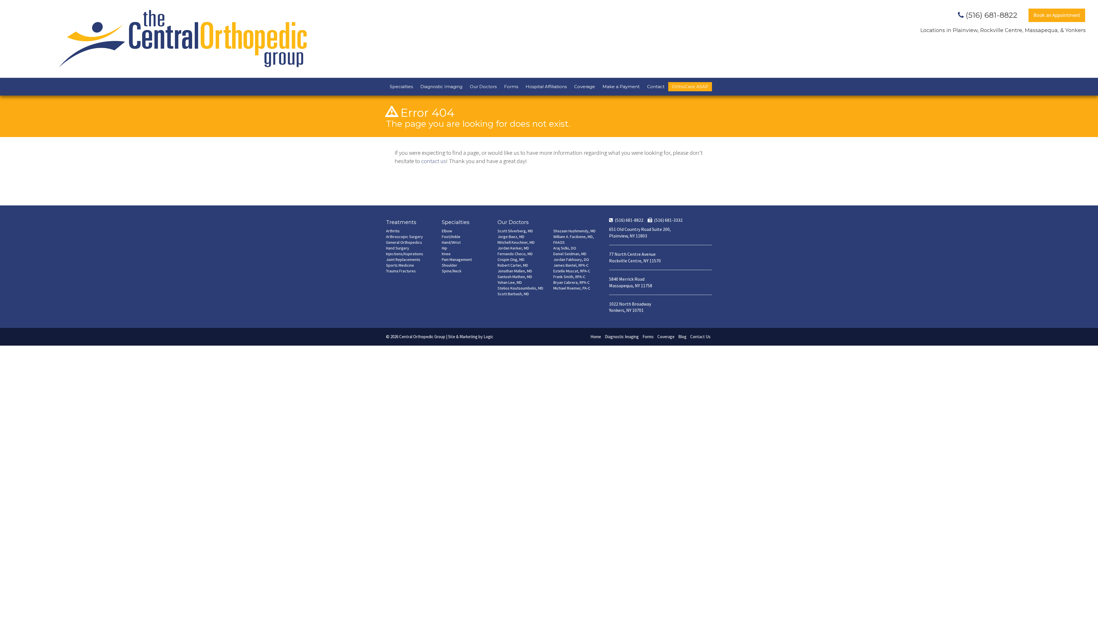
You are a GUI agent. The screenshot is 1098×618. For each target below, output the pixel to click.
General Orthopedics (404, 242)
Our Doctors (483, 86)
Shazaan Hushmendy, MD (574, 230)
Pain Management (457, 259)
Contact (656, 86)
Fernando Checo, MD (515, 253)
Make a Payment (621, 86)
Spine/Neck (452, 271)
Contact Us (700, 336)
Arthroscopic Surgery (404, 236)
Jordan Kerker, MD (513, 248)
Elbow (447, 230)
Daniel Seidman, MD (569, 253)
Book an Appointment (1056, 15)
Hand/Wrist (451, 242)
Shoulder (449, 265)
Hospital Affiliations (546, 86)
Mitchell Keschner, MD (516, 242)
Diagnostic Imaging (441, 86)
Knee (446, 253)
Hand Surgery (397, 248)
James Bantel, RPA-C (570, 265)
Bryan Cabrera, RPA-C (571, 282)
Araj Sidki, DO (564, 248)
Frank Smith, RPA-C (569, 276)
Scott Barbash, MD (513, 293)
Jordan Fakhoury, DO (571, 259)
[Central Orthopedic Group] (183, 39)
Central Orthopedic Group (422, 336)
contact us (433, 161)
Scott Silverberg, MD (515, 230)
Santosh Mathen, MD (515, 276)
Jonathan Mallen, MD (515, 271)
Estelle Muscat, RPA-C (571, 271)
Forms (511, 86)
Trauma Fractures (401, 271)
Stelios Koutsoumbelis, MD (520, 288)
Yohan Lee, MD (510, 282)
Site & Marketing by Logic (470, 336)
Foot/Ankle (451, 236)
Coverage (584, 86)
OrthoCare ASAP (690, 86)
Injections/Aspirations (404, 253)
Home (595, 336)
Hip (444, 248)
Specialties (401, 86)
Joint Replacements (403, 259)
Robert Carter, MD (513, 265)
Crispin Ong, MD (511, 259)
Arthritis (393, 230)
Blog (682, 336)
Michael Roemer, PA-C (571, 288)
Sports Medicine (400, 265)
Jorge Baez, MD (511, 236)
